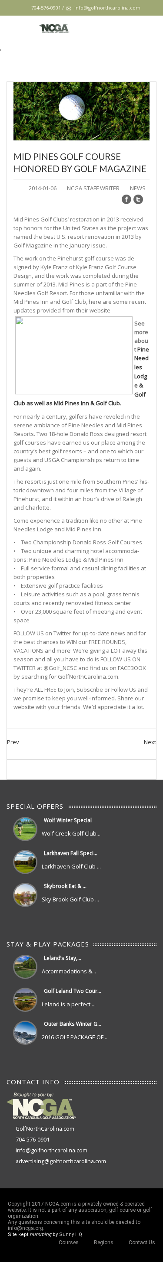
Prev (13, 742)
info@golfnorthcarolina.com (51, 1150)
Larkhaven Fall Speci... (70, 852)
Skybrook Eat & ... (65, 885)
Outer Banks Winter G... (72, 1023)
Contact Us (142, 1242)
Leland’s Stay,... (62, 957)
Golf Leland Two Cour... (72, 990)
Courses (69, 1242)
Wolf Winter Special (68, 819)
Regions (103, 1242)
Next (150, 742)
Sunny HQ (70, 1234)
